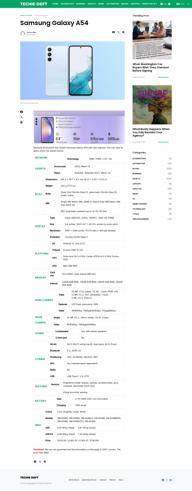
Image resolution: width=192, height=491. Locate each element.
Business (137, 173)
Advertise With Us (89, 480)
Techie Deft (33, 4)
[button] (180, 4)
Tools (136, 214)
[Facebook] (162, 4)
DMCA (121, 480)
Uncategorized (141, 219)
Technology (139, 209)
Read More (163, 77)
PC (134, 199)
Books (136, 168)
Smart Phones (26, 15)
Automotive (139, 163)
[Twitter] (165, 4)
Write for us (74, 480)
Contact (103, 480)
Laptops (137, 183)
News (135, 194)
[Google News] (169, 4)
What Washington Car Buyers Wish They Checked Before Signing (151, 67)
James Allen (31, 32)
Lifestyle (137, 189)
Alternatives (139, 158)
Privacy (113, 480)
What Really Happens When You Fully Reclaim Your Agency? (151, 132)
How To (136, 178)
